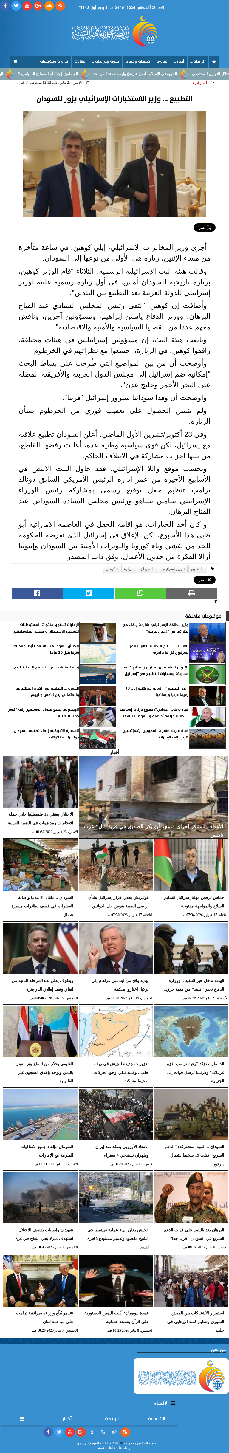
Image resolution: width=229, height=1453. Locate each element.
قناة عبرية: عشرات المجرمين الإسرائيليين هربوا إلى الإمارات (155, 734)
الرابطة (199, 61)
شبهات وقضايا (138, 61)
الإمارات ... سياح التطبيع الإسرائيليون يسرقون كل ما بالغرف (158, 649)
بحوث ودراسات (107, 61)
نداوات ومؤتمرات (54, 61)
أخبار (180, 61)
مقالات (80, 61)
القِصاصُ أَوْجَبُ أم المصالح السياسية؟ (80, 74)
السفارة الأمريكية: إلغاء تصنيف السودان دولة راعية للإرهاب (46, 734)
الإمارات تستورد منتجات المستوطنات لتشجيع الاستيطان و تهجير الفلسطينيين (45, 628)
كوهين (110, 569)
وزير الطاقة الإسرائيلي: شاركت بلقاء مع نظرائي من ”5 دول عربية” (155, 628)
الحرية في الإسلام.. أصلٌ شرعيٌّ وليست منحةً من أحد (167, 74)
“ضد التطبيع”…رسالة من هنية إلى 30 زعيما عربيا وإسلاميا (157, 691)
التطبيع (196, 569)
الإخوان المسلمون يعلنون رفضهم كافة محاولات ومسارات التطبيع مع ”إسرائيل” (155, 670)
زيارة (127, 569)
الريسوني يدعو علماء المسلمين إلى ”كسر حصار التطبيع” (43, 713)
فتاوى (162, 61)
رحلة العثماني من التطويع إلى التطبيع (46, 667)
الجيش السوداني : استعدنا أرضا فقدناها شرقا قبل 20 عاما (45, 649)
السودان (146, 569)
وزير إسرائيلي (172, 569)
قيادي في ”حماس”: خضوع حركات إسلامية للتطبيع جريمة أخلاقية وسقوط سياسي (153, 713)
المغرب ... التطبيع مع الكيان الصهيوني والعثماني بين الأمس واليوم (47, 691)
